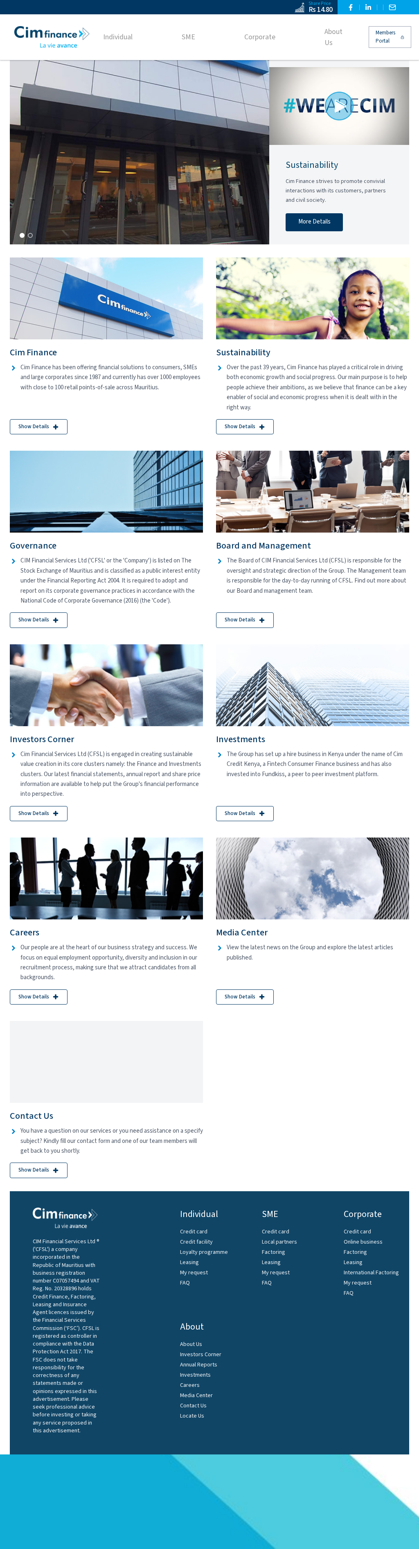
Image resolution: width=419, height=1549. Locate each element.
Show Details (33, 426)
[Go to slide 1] (22, 235)
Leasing (189, 1262)
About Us (191, 1344)
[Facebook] (350, 7)
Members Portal (385, 37)
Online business (363, 1242)
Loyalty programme (204, 1252)
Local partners (279, 1242)
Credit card (193, 1232)
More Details (314, 221)
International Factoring (371, 1273)
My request (194, 1273)
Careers (190, 1385)
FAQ (185, 1283)
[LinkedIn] (368, 7)
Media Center (196, 1395)
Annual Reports (198, 1365)
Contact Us (193, 1406)
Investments (195, 1375)
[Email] (392, 7)
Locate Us (192, 1416)
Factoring (273, 1252)
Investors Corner (200, 1354)
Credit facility (196, 1242)
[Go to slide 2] (30, 235)
